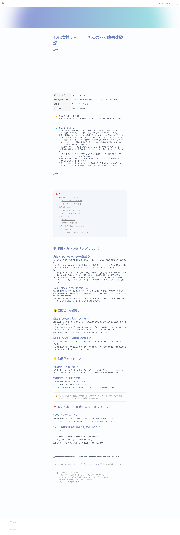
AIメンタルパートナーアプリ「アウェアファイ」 (80, 464)
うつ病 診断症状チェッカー (68, 472)
